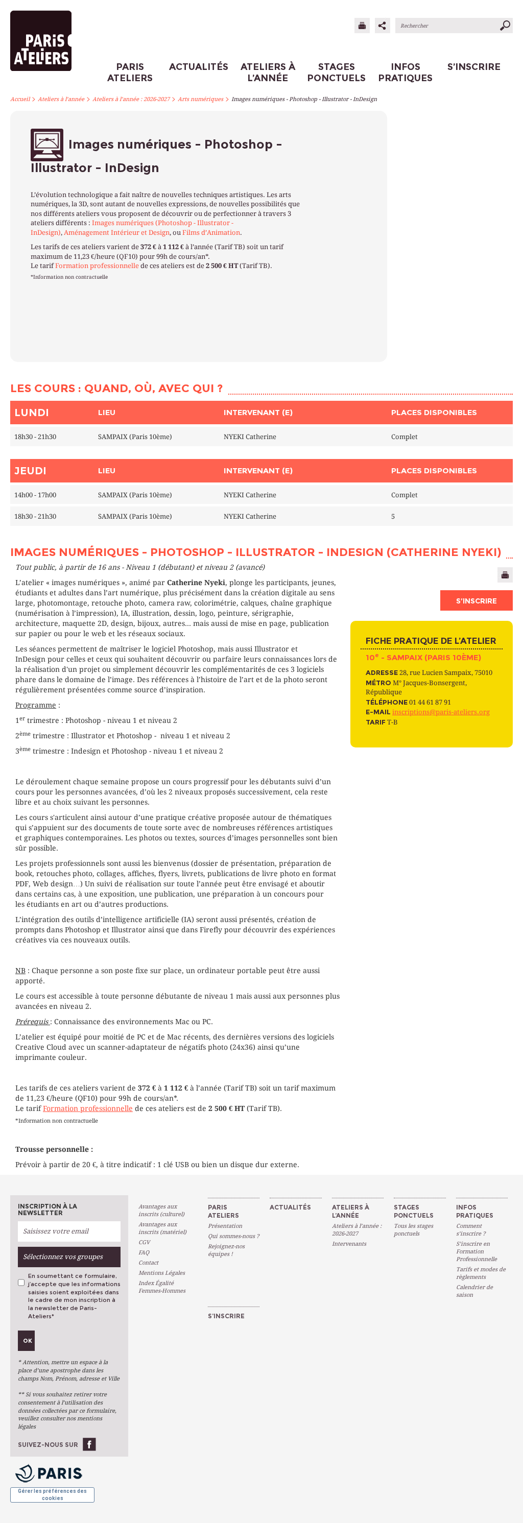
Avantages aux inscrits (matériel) (162, 1228)
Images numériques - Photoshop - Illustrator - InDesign (304, 99)
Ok (27, 1340)
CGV (144, 1242)
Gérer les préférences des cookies (52, 1494)
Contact (148, 1263)
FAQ (143, 1252)
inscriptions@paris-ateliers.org (441, 712)
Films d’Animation (211, 232)
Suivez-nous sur (48, 1444)
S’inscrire (476, 601)
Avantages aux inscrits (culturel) (161, 1210)
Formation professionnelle (97, 266)
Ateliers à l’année (61, 99)
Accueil (20, 99)
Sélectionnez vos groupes (63, 1257)
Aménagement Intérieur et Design (117, 232)
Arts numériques (200, 99)
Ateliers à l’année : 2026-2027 (131, 99)
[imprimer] (362, 25)
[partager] (382, 25)
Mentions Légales (161, 1273)
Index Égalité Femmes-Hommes (161, 1287)
